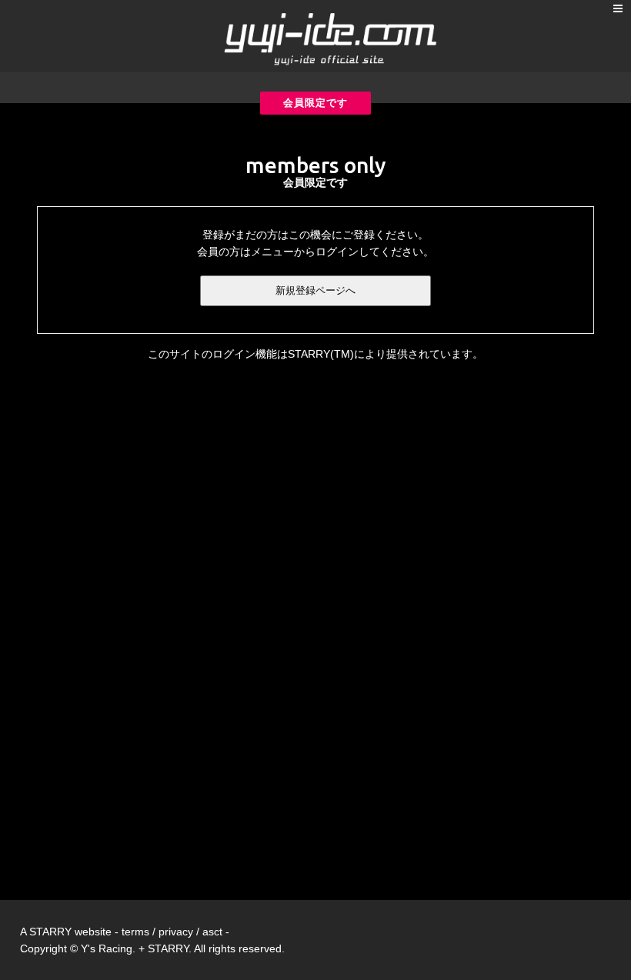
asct (212, 931)
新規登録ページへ (315, 290)
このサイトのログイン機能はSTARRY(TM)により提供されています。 (315, 354)
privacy (176, 931)
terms (135, 931)
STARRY (50, 931)
